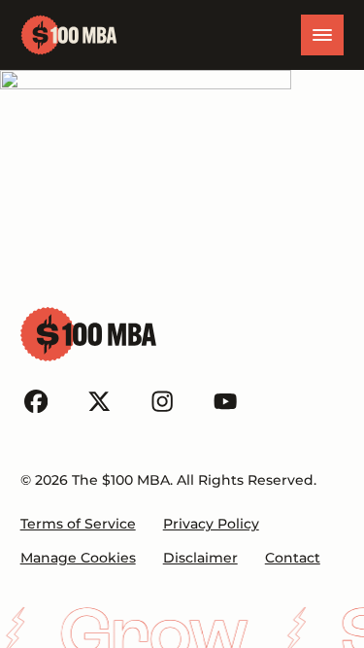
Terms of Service (78, 523)
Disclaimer (200, 557)
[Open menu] (322, 35)
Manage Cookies (78, 557)
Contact (292, 557)
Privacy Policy (211, 523)
